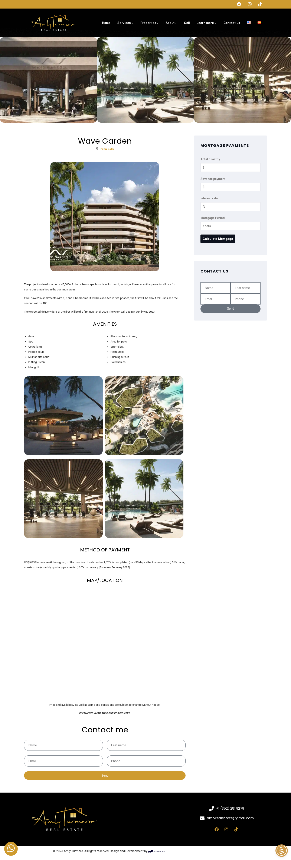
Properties (148, 23)
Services (124, 23)
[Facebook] (216, 829)
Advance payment (212, 179)
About (170, 23)
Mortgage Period (212, 218)
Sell (187, 23)
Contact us (231, 23)
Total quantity (210, 159)
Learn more (205, 23)
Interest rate (209, 198)
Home (106, 23)
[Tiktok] (236, 829)
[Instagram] (226, 829)
